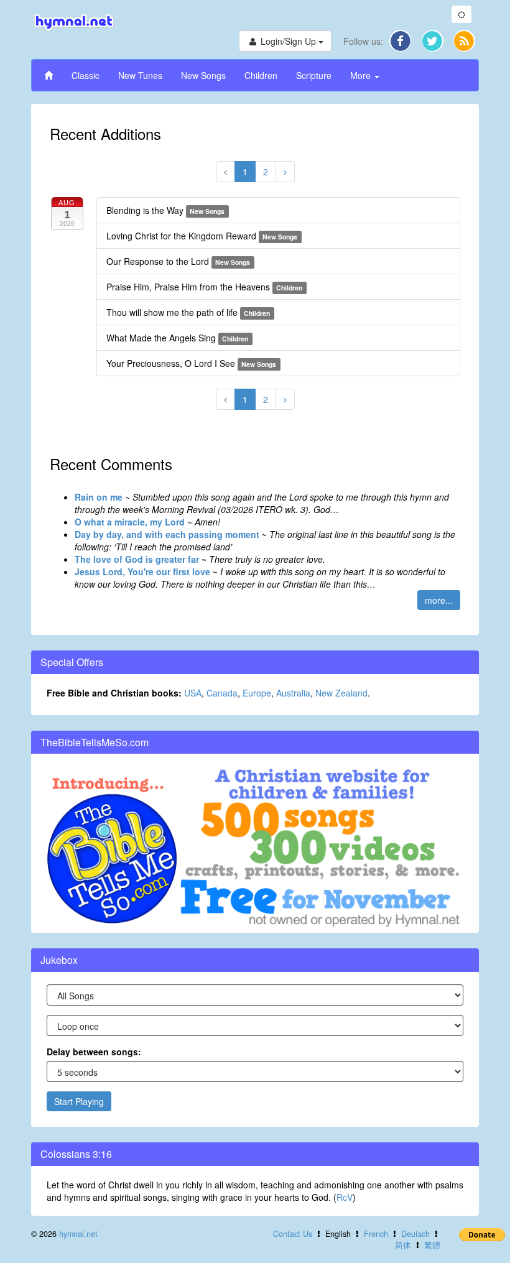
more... (439, 600)
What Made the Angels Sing (177, 337)
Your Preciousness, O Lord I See (191, 363)
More (361, 75)
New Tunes (140, 75)
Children (260, 75)
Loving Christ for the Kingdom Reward (201, 235)
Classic (86, 75)
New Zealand (341, 693)
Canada (222, 693)
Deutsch (415, 1233)
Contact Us (292, 1233)
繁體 (432, 1245)
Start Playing (79, 1101)
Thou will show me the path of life (188, 312)
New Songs (203, 75)
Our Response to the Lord (178, 261)
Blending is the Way (165, 210)
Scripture (314, 75)
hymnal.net (78, 1233)
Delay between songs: (94, 1051)
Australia (293, 693)
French (376, 1233)
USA (193, 693)
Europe (257, 693)
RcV (344, 1197)
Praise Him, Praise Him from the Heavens (204, 286)
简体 (403, 1245)
